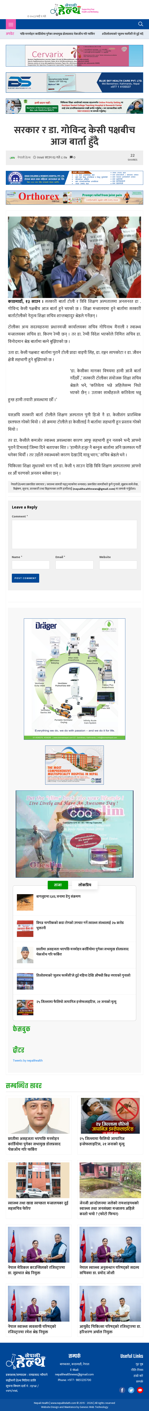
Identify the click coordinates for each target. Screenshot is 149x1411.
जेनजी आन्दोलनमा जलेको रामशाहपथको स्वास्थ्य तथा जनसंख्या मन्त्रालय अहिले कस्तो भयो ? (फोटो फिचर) (109, 1208)
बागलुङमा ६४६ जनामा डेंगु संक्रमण (58, 897)
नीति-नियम (137, 1370)
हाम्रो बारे (138, 1376)
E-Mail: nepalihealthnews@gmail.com (74, 1372)
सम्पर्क (139, 1381)
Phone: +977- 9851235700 (74, 1380)
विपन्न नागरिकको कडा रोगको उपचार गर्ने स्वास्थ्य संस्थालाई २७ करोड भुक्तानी (80, 925)
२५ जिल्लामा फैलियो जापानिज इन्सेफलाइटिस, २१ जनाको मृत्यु (76, 1002)
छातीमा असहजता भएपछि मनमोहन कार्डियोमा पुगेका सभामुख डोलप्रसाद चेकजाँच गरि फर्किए (82, 951)
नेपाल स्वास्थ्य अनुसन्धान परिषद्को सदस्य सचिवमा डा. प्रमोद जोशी (109, 1270)
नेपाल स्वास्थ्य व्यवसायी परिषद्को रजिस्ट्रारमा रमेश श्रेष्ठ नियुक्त (32, 1329)
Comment (20, 516)
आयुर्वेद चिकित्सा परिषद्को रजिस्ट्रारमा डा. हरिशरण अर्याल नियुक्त (110, 1329)
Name (17, 557)
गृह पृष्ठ (139, 1364)
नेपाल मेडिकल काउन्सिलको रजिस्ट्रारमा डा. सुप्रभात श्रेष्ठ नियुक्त (36, 1270)
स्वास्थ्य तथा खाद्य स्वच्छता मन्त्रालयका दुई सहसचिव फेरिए (38, 1206)
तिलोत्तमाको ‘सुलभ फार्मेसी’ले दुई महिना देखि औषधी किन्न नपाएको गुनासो (87, 34)
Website (105, 557)
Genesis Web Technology (94, 1407)
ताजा (58, 885)
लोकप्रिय (84, 885)
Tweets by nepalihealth (28, 1060)
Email (60, 557)
